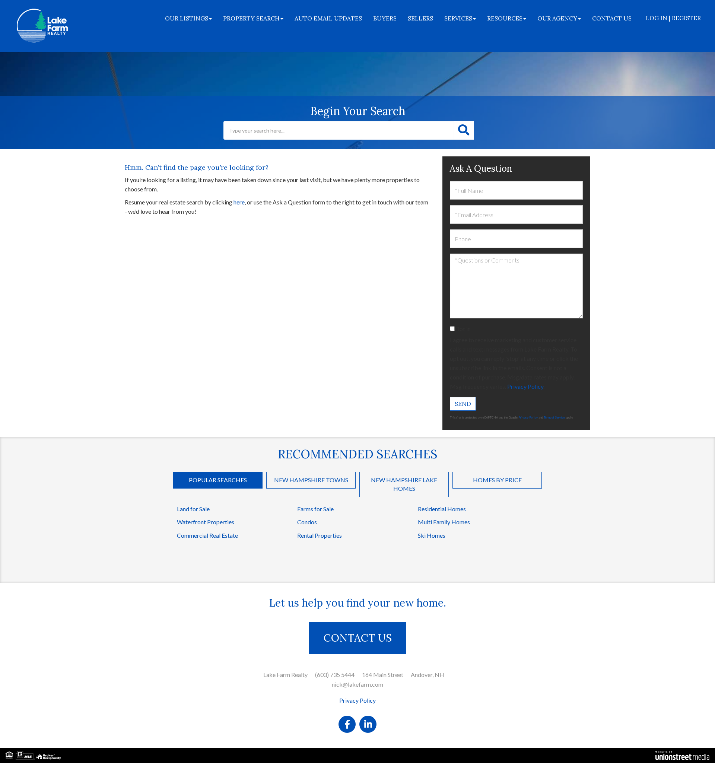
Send (463, 403)
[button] (464, 130)
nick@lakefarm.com (357, 684)
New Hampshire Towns (311, 479)
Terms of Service (554, 417)
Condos (307, 521)
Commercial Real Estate (207, 535)
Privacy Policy (525, 386)
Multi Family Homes (444, 521)
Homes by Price (497, 479)
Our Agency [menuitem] (557, 18)
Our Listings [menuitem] (186, 18)
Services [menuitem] (458, 18)
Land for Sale (193, 508)
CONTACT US (358, 638)
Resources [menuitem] (504, 18)
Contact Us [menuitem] (612, 18)
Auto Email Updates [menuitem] (328, 18)
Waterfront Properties (205, 521)
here (239, 202)
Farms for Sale (315, 508)
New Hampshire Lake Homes (404, 484)
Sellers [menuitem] (420, 18)
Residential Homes (442, 508)
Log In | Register (673, 18)
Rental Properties (319, 535)
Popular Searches (218, 479)
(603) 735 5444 (335, 674)
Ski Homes (431, 535)
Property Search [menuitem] (251, 18)
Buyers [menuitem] (385, 18)
